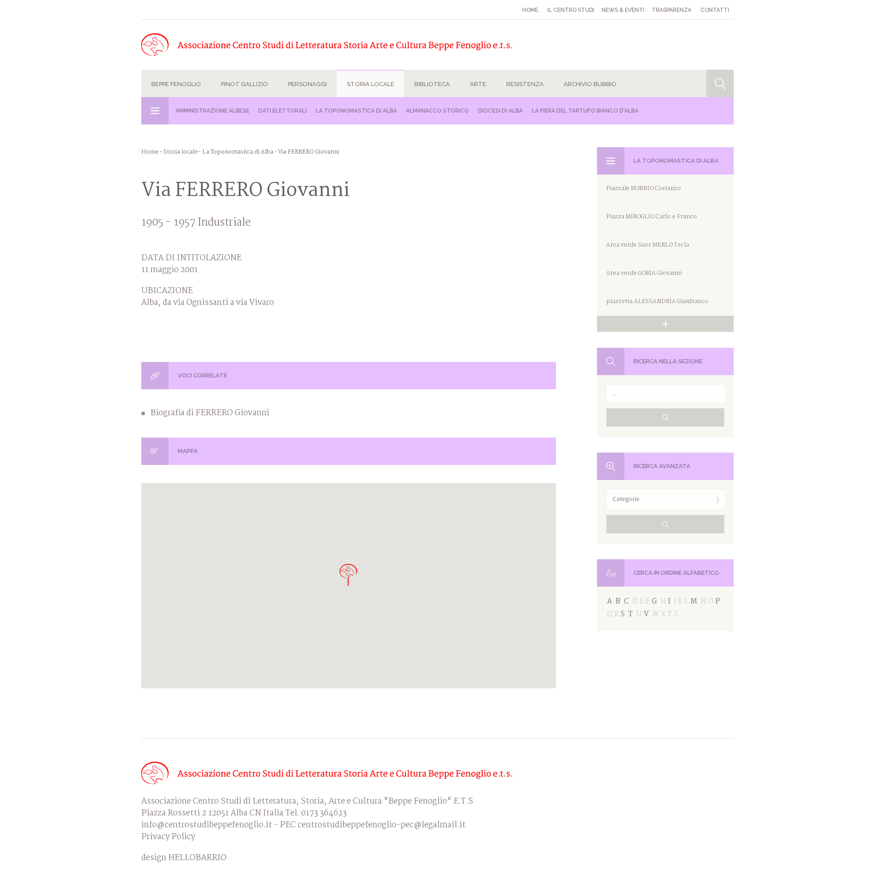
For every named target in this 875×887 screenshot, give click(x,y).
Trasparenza (671, 10)
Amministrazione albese (212, 111)
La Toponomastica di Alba (356, 111)
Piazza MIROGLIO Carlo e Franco (651, 217)
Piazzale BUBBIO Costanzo (643, 188)
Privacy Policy (168, 837)
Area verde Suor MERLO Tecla (647, 245)
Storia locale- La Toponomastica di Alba (218, 152)
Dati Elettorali (282, 111)
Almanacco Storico (437, 111)
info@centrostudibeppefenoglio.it (206, 825)
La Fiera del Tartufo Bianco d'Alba (585, 111)
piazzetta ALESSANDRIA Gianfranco (657, 301)
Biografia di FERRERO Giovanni (209, 413)
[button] (348, 574)
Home (530, 10)
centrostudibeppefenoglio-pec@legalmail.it (382, 825)
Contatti (714, 10)
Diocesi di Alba (500, 111)
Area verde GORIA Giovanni (644, 273)
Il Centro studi (570, 10)
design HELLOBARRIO (183, 858)
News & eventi (623, 10)
